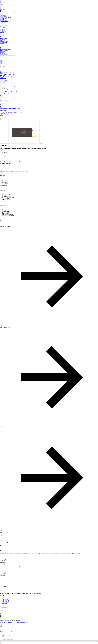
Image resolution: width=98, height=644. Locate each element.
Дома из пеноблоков (4, 19)
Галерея (6, 108)
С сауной (10, 76)
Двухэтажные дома (3, 24)
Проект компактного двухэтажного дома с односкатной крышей (14, 578)
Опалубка (2, 52)
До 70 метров (2, 27)
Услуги (1, 34)
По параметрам (3, 87)
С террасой (2, 32)
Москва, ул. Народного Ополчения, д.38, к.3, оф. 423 (10, 617)
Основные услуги (3, 38)
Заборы (1, 100)
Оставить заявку (7, 161)
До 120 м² (8, 74)
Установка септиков (3, 42)
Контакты (2, 60)
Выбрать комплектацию (4, 201)
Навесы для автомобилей (4, 48)
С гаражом (2, 33)
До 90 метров (2, 28)
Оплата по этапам (22, 161)
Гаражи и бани (3, 35)
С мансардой (12, 72)
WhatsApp (5, 113)
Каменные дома (3, 13)
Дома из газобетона (3, 20)
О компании (2, 57)
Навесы (1, 47)
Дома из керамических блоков (20, 69)
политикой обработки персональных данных (15, 633)
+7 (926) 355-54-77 (4, 112)
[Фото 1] (6, 143)
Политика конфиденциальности (6, 622)
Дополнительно (3, 44)
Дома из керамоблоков (4, 21)
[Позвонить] (0, 3)
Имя (1, 631)
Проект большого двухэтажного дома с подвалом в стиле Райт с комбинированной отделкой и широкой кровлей (25, 566)
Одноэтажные (2, 72)
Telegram (1, 113)
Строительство (3, 12)
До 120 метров (2, 29)
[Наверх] (1, 624)
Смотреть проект (3, 564)
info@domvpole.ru (4, 616)
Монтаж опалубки (3, 53)
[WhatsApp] (2, 10)
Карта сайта (4, 611)
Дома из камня (3, 14)
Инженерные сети (3, 39)
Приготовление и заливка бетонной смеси (7, 55)
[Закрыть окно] (1, 626)
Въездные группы (3, 51)
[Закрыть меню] (6, 81)
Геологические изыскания (4, 41)
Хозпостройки (2, 46)
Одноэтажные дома (3, 23)
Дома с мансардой (3, 25)
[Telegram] (1, 10)
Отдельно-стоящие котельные (5, 49)
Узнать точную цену (4, 185)
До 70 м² (1, 74)
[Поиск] (1, 4)
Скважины (2, 43)
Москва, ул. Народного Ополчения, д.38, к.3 (17, 112)
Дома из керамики (5, 601)
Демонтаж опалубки (4, 54)
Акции (1, 59)
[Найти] (11, 5)
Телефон (1, 632)
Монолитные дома (3, 16)
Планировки (29, 161)
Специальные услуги (4, 50)
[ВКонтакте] (3, 595)
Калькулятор (2, 36)
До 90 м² (5, 74)
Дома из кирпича (3, 15)
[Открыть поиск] (1, 62)
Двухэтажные (8, 72)
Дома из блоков (3, 18)
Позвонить (2, 161)
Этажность (2, 88)
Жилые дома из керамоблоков (5, 17)
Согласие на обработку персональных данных (20, 622)
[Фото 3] (42, 143)
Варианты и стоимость (14, 161)
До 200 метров (2, 30)
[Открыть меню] (0, 7)
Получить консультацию (4, 114)
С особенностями (3, 31)
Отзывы (1, 58)
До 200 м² (12, 74)
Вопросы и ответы (5, 610)
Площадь (2, 26)
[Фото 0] (2, 143)
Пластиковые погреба (4, 40)
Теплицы (2, 45)
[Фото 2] (24, 132)
